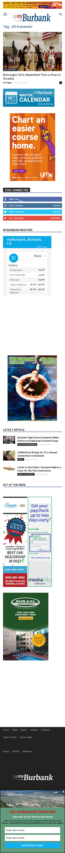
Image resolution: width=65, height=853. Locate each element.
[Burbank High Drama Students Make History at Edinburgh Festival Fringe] (9, 453)
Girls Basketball (10, 70)
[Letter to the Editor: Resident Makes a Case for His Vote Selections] (9, 481)
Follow (56, 205)
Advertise (27, 777)
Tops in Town (9, 763)
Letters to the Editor (26, 487)
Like (21, 201)
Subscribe (55, 218)
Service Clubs (26, 763)
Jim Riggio (7, 82)
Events (20, 472)
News (15, 755)
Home (6, 755)
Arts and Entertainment (27, 457)
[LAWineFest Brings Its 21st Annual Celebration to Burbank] (9, 468)
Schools (34, 755)
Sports (24, 755)
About (6, 777)
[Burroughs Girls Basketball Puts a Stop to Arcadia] (32, 51)
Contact (16, 777)
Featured (45, 755)
